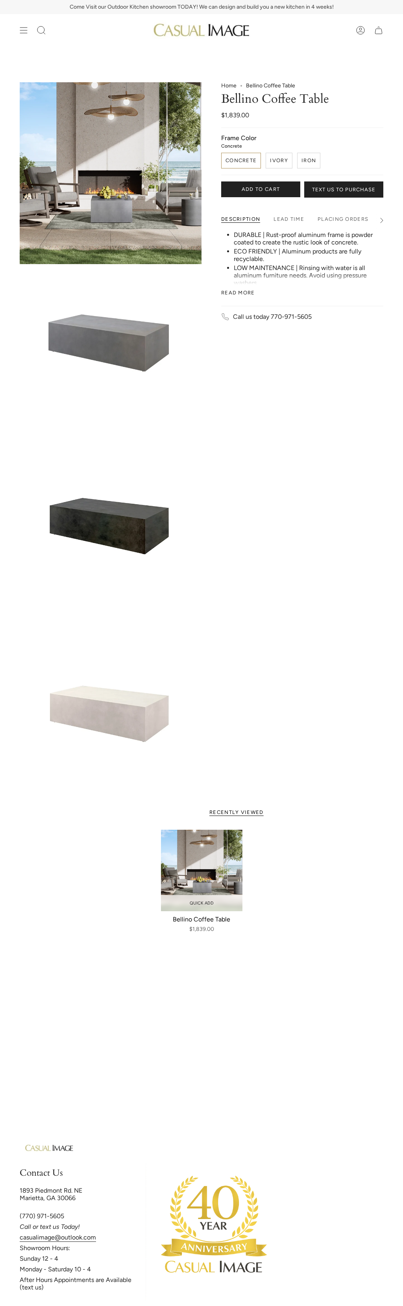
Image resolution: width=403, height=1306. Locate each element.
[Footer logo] (49, 1148)
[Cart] (379, 30)
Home (229, 85)
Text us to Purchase (343, 189)
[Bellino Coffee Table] (201, 870)
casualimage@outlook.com (58, 1237)
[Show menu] (23, 30)
